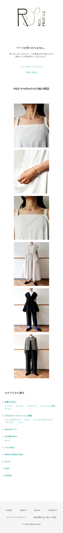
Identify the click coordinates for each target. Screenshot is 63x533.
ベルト (20, 422)
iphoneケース (11, 429)
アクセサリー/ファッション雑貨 (18, 416)
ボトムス (19, 406)
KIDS (7, 469)
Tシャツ (8, 409)
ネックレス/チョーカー (43, 420)
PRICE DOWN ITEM (14, 455)
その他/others (11, 436)
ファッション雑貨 (47, 406)
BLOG (37, 510)
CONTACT (52, 510)
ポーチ (7, 440)
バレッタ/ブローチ (13, 420)
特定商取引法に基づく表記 (45, 517)
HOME (9, 510)
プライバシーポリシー (16, 517)
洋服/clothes (10, 402)
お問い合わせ (31, 72)
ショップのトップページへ (31, 67)
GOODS (8, 476)
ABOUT (23, 510)
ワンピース (31, 406)
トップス (8, 406)
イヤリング (9, 422)
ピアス (27, 420)
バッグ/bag (10, 448)
